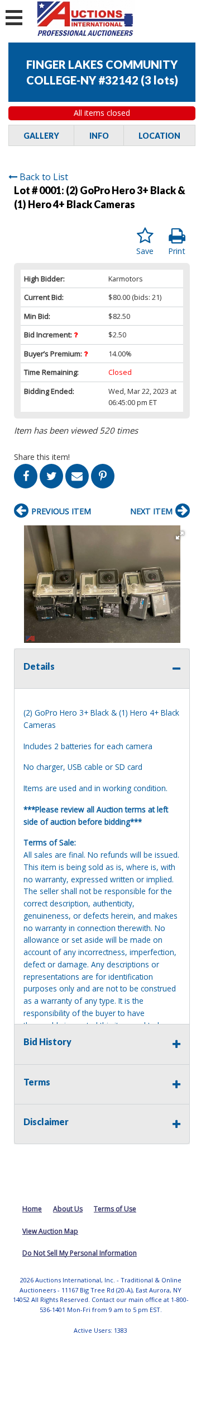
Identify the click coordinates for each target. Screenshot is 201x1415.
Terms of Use (115, 1209)
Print (176, 251)
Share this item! (42, 457)
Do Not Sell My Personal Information (79, 1253)
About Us (68, 1209)
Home (32, 1209)
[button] (180, 535)
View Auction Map (50, 1231)
